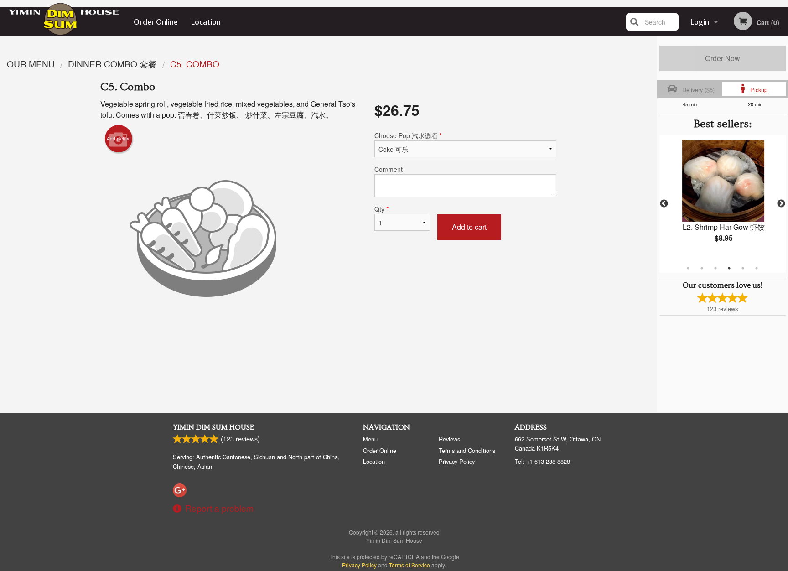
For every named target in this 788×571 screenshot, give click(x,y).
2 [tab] (701, 268)
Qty (381, 208)
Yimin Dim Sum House (213, 427)
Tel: (542, 461)
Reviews (449, 439)
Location (206, 21)
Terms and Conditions (467, 450)
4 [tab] (729, 268)
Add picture (119, 138)
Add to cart (469, 227)
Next (781, 203)
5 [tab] (742, 268)
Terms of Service (409, 565)
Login (699, 21)
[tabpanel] (722, 198)
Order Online (156, 21)
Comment (388, 169)
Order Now (722, 58)
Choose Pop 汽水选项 (407, 135)
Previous (664, 203)
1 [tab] (688, 268)
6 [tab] (756, 268)
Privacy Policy (457, 461)
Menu (370, 439)
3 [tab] (715, 268)
